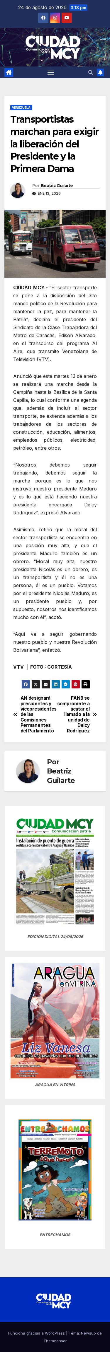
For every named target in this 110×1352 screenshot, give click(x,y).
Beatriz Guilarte (57, 185)
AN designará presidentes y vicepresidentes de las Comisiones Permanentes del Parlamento (38, 715)
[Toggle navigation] (50, 72)
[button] (90, 72)
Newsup (88, 1333)
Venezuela (21, 107)
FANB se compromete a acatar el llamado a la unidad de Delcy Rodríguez (73, 715)
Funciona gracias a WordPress (37, 1333)
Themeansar (55, 1340)
